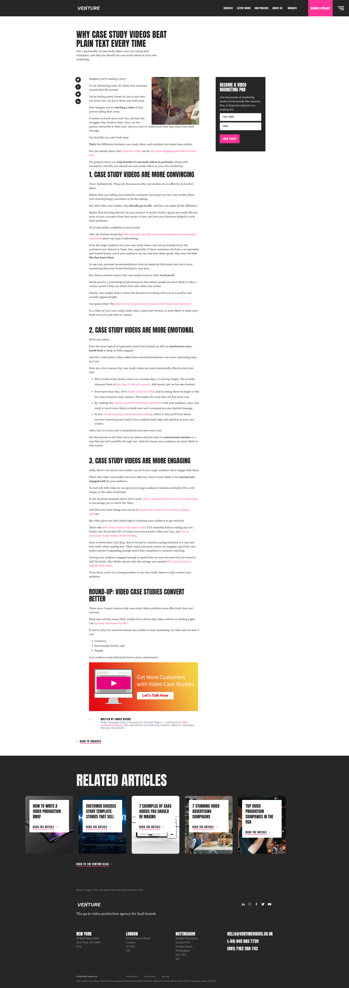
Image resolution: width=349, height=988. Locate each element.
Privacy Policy (132, 976)
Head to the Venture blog (92, 864)
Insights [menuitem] (292, 8)
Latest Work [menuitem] (244, 8)
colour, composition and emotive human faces (170, 499)
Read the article (43, 827)
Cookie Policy (150, 976)
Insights (88, 890)
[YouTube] (269, 904)
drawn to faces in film (141, 391)
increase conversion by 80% (111, 623)
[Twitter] (263, 904)
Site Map (165, 976)
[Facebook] (256, 904)
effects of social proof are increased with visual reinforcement (153, 304)
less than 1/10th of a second (133, 384)
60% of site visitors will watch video (124, 527)
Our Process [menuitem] (261, 8)
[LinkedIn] (243, 904)
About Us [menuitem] (277, 8)
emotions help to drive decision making (128, 414)
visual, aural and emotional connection (138, 403)
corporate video (131, 151)
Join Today (230, 139)
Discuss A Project (320, 8)
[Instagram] (249, 904)
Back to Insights (90, 741)
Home (79, 890)
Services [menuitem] (228, 8)
